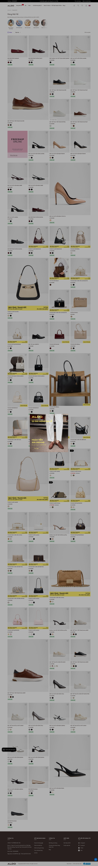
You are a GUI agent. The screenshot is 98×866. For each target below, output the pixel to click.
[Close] (67, 415)
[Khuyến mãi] (49, 433)
